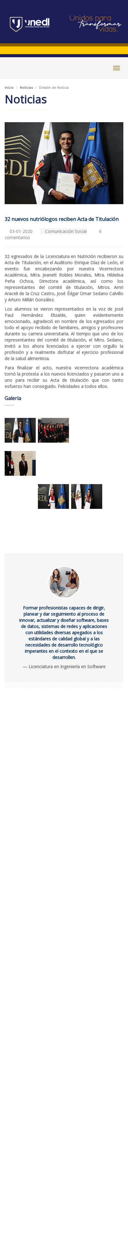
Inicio (9, 87)
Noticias (26, 87)
